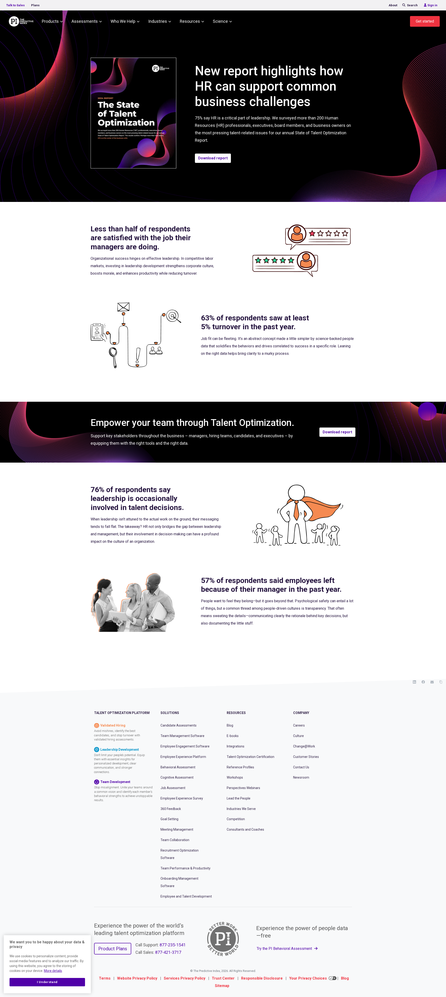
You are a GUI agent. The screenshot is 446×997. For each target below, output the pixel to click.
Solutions (170, 713)
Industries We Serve (241, 809)
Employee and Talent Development (186, 896)
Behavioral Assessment (178, 767)
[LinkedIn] (414, 682)
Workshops (235, 777)
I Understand (47, 982)
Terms (105, 978)
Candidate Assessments (179, 725)
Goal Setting (169, 819)
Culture (298, 736)
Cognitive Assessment (177, 777)
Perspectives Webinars (243, 788)
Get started (425, 21)
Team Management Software (182, 736)
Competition (236, 819)
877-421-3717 (168, 952)
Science (220, 21)
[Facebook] (423, 682)
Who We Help (123, 21)
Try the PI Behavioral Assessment (285, 948)
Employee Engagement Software (185, 746)
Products (50, 21)
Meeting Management (177, 829)
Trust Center (223, 978)
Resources (190, 21)
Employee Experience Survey (182, 798)
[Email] (432, 682)
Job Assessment (173, 788)
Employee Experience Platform (183, 757)
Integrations (235, 746)
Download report (213, 158)
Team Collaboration (175, 840)
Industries (157, 21)
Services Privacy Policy (184, 978)
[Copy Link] (441, 682)
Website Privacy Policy (137, 978)
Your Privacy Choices (308, 978)
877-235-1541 (173, 944)
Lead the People (238, 798)
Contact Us (301, 767)
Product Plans (112, 948)
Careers (299, 725)
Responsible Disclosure (262, 978)
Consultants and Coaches (245, 829)
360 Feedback (171, 809)
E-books (233, 736)
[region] (47, 964)
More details (53, 971)
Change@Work (304, 746)
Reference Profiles (240, 767)
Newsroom (301, 777)
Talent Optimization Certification (250, 757)
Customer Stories (306, 757)
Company (301, 713)
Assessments (85, 21)
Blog (230, 725)
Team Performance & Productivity (185, 868)
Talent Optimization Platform (122, 713)
